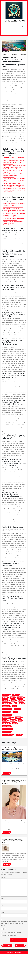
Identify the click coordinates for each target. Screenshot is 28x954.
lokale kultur (18, 709)
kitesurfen (21, 703)
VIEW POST (7, 774)
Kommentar (4, 877)
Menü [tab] (14, 32)
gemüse (13, 700)
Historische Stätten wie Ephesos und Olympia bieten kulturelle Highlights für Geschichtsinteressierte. (14, 175)
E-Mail (2, 905)
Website (2, 912)
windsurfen (19, 734)
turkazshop (14, 54)
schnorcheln (18, 717)
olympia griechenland (8, 714)
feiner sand (20, 697)
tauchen (15, 723)
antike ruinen (16, 694)
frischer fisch (6, 700)
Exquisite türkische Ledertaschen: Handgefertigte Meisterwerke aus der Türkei (12, 841)
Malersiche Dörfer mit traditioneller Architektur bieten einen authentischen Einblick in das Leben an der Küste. (14, 162)
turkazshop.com (14, 20)
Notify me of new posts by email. (9, 935)
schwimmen (13, 720)
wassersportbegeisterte (8, 734)
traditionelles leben (7, 726)
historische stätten (7, 703)
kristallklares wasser (7, 709)
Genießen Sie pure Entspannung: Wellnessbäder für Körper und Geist (12, 748)
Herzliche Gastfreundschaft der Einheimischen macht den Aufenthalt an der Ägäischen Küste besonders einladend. (14, 190)
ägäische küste (6, 694)
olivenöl (15, 711)
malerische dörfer (7, 711)
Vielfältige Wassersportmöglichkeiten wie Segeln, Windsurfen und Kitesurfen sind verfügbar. (13, 170)
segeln (20, 720)
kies (15, 703)
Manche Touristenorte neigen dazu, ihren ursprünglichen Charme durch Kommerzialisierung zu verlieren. (13, 223)
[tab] (23, 27)
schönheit (5, 720)
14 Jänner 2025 (6, 54)
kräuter (14, 706)
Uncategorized (5, 51)
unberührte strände (7, 731)
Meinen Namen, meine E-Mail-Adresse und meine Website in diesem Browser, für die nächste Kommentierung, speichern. (14, 923)
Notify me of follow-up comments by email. (11, 932)
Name (2, 898)
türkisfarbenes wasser (8, 729)
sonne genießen (6, 723)
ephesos (13, 697)
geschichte (21, 700)
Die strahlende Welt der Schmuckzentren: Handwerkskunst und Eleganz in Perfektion (14, 782)
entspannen (5, 697)
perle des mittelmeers (8, 717)
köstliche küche (6, 706)
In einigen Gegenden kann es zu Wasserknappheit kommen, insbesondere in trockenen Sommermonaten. (13, 218)
